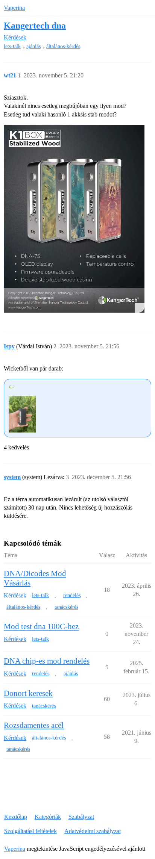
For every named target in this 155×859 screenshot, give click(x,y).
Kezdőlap (15, 817)
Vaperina (14, 8)
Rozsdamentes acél (34, 725)
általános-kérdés (63, 46)
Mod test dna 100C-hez (41, 626)
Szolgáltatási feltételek (30, 831)
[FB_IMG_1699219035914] (74, 219)
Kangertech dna (35, 25)
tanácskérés (66, 607)
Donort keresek (28, 693)
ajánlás (33, 46)
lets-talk (12, 46)
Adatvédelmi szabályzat (92, 831)
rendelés (72, 595)
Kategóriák (48, 817)
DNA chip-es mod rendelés (47, 660)
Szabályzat (81, 817)
